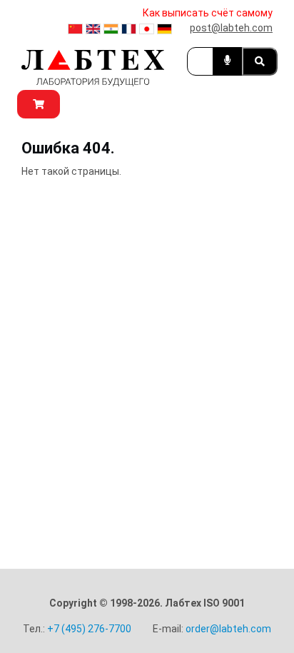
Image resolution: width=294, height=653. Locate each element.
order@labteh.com (228, 628)
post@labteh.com (231, 28)
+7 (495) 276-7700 (89, 628)
